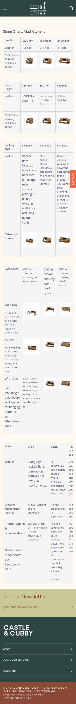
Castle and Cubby (18, 688)
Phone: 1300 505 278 (54, 688)
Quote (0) (73, 179)
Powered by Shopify (17, 698)
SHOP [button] (6, 649)
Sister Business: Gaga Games (23, 695)
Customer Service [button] (16, 660)
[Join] (70, 607)
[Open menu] (8, 8)
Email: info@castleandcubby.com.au (29, 691)
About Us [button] (9, 671)
